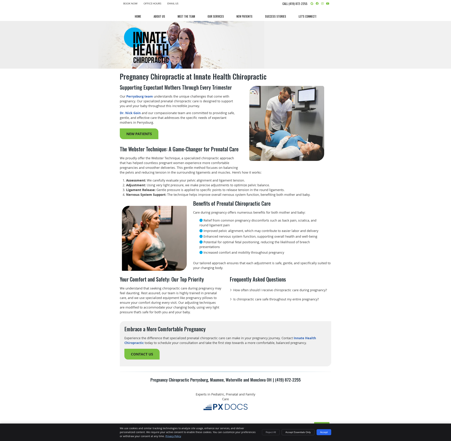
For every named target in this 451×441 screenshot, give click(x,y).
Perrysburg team (139, 96)
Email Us (172, 3)
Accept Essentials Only (298, 432)
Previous (244, 126)
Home (138, 16)
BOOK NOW (130, 3)
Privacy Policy (173, 436)
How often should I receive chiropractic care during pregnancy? (280, 290)
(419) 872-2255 (298, 4)
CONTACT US (142, 354)
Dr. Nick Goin (130, 113)
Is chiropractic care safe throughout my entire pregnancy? (276, 299)
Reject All (271, 432)
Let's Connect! (307, 16)
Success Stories (275, 16)
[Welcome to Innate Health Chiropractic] (146, 65)
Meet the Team (186, 16)
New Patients (244, 16)
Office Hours (152, 3)
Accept (324, 432)
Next (329, 126)
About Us (159, 16)
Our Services (216, 16)
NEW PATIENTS (139, 133)
